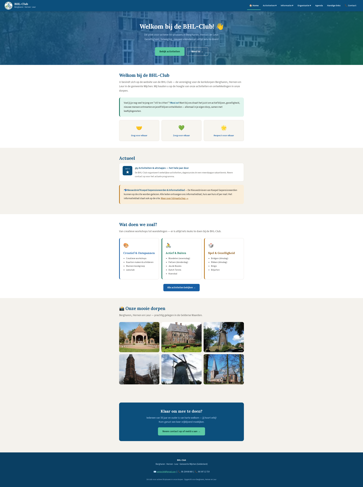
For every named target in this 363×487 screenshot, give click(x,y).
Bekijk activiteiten (170, 51)
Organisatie (304, 5)
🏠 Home (254, 5)
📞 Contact (350, 5)
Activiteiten (270, 5)
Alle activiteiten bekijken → (181, 287)
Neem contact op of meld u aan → (181, 431)
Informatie (287, 5)
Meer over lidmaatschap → (174, 198)
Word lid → (197, 51)
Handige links (333, 5)
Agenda (319, 5)
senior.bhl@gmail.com (166, 471)
